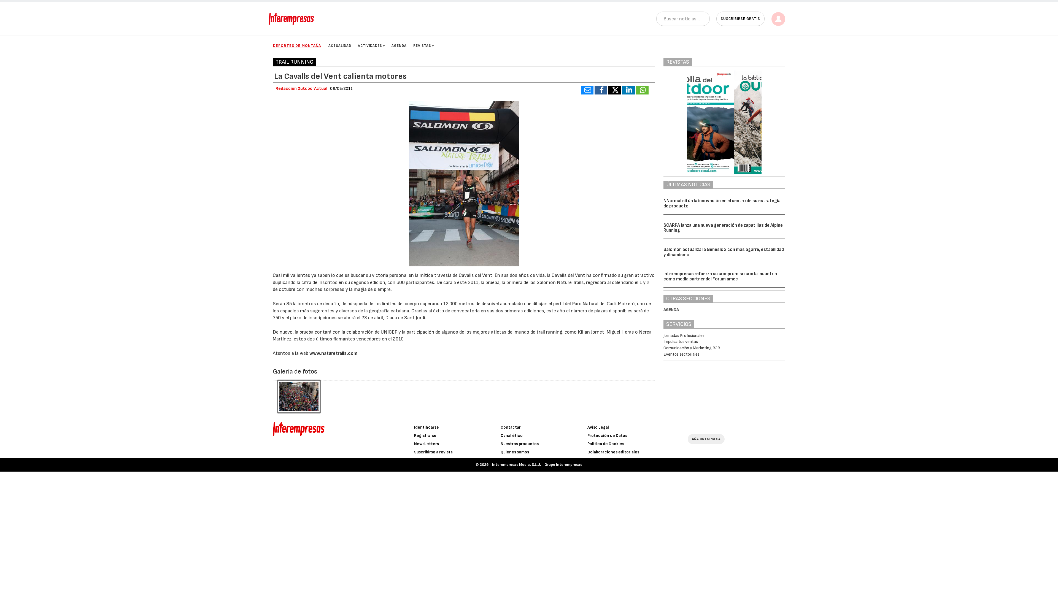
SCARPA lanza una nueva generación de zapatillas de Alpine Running (723, 228)
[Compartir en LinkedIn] (628, 90)
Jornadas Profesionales (684, 335)
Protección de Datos (607, 435)
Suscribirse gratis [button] (740, 18)
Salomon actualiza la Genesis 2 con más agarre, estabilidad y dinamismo (723, 252)
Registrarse (425, 435)
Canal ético (512, 435)
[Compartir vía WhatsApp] (642, 90)
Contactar (511, 427)
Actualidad (339, 46)
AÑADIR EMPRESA (706, 439)
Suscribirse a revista (433, 452)
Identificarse (426, 427)
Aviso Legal (598, 427)
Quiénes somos (515, 452)
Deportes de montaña (297, 45)
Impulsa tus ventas (680, 341)
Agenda (399, 46)
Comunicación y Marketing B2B (691, 348)
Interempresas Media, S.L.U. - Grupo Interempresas (537, 464)
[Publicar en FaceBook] (601, 90)
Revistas (422, 46)
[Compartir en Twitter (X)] (614, 90)
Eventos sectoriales (681, 354)
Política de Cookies (605, 444)
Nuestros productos (520, 444)
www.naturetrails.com (333, 353)
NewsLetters (426, 444)
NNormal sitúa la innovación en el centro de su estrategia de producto (722, 203)
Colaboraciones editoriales (613, 452)
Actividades (370, 46)
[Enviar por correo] (587, 90)
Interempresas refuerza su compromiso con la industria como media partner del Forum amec (720, 276)
